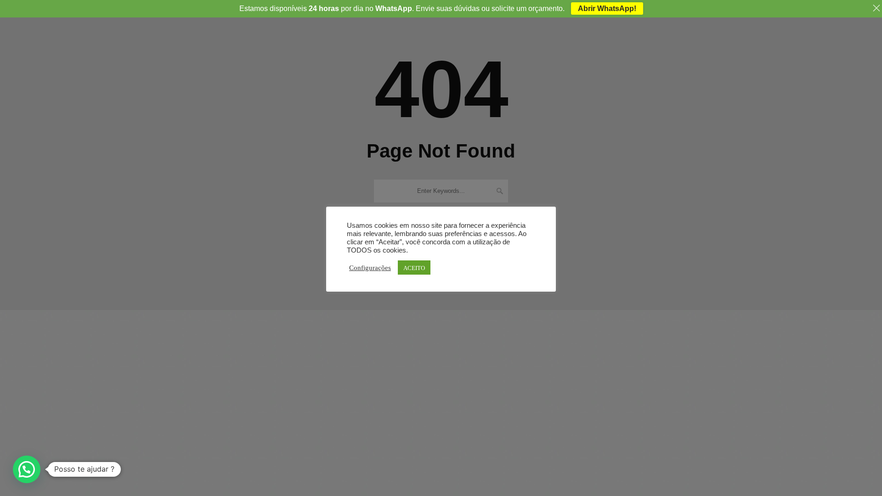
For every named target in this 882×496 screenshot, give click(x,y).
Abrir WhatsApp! (607, 8)
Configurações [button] (370, 267)
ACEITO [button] (414, 268)
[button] (26, 469)
